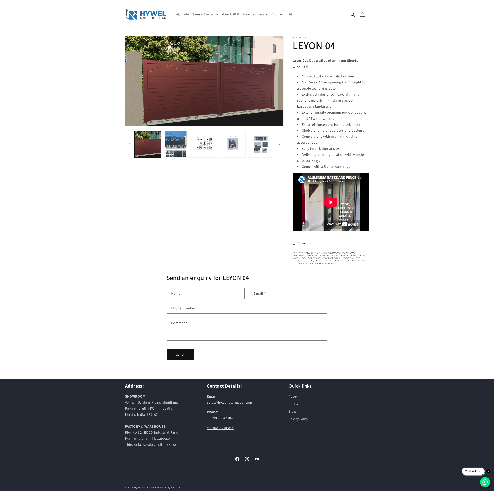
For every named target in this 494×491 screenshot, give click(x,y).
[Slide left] (129, 144)
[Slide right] (279, 144)
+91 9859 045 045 (220, 427)
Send (180, 354)
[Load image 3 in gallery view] (204, 144)
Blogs (292, 412)
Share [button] (302, 243)
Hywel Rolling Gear (145, 487)
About (293, 396)
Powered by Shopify (168, 487)
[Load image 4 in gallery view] (233, 144)
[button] (196, 14)
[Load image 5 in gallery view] (261, 144)
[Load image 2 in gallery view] (176, 144)
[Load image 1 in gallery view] (147, 144)
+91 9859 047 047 (220, 418)
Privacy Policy (298, 419)
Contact (294, 404)
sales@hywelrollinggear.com (229, 402)
